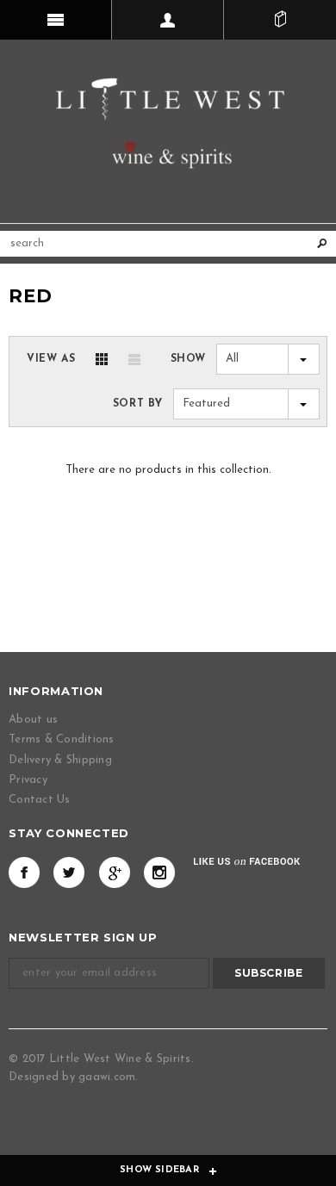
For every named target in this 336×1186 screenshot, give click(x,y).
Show (188, 359)
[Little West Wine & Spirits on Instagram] (159, 872)
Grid (102, 359)
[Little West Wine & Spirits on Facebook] (24, 872)
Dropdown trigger (168, 20)
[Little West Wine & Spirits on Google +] (114, 872)
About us (33, 719)
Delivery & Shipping (60, 760)
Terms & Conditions (62, 739)
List (134, 359)
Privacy (28, 779)
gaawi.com (106, 1077)
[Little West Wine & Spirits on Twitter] (68, 872)
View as (51, 359)
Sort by (138, 404)
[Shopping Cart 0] (280, 20)
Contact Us (40, 799)
